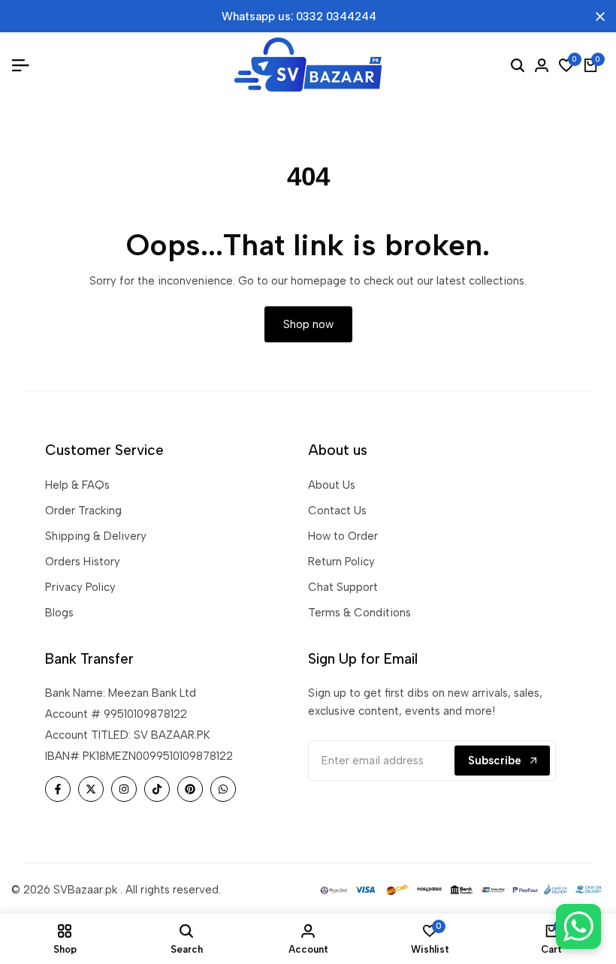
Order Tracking (83, 510)
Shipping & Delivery (95, 536)
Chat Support (343, 587)
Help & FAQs (77, 485)
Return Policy (341, 561)
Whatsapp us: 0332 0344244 (299, 16)
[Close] (597, 16)
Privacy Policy (80, 587)
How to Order (343, 536)
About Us (331, 485)
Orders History (82, 561)
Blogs (59, 612)
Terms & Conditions (359, 612)
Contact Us (337, 510)
